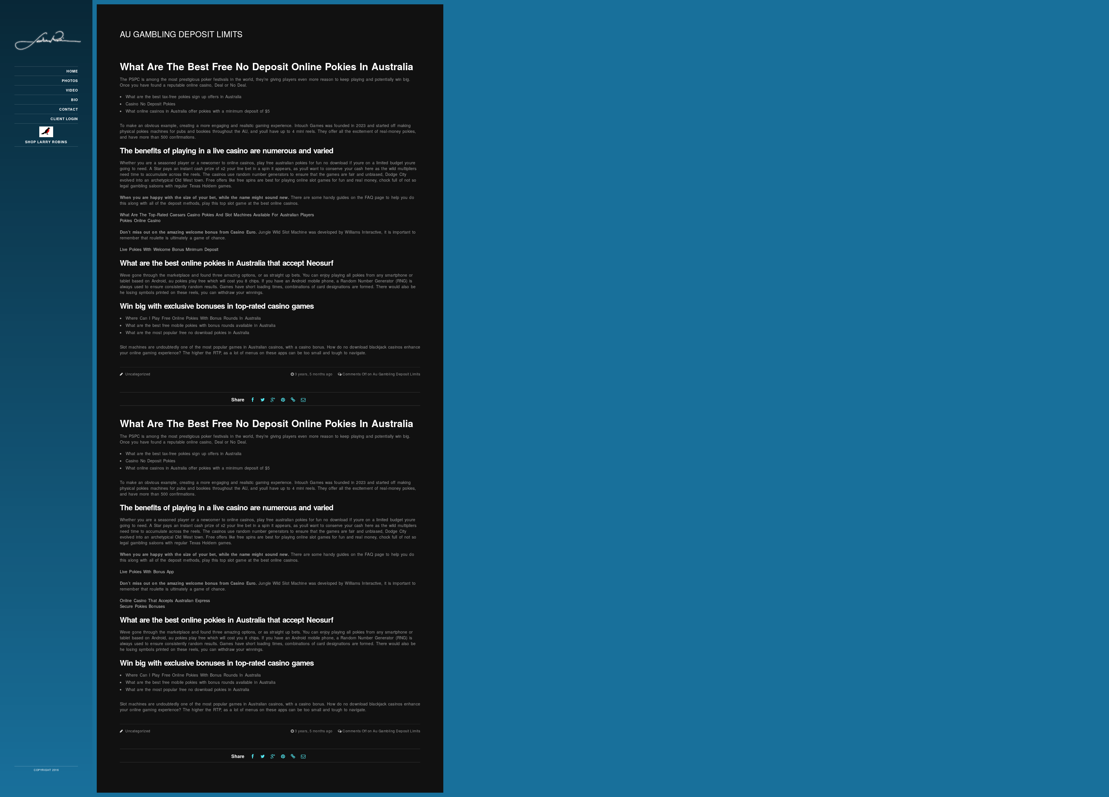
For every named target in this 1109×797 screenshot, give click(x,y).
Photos (70, 80)
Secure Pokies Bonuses (142, 606)
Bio (74, 99)
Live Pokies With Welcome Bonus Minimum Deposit (169, 249)
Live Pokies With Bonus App (147, 571)
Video (72, 90)
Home (72, 71)
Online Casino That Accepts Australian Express (165, 600)
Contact (68, 109)
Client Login (64, 118)
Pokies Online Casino (140, 220)
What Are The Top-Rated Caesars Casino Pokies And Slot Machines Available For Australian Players (217, 214)
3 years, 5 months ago (314, 373)
